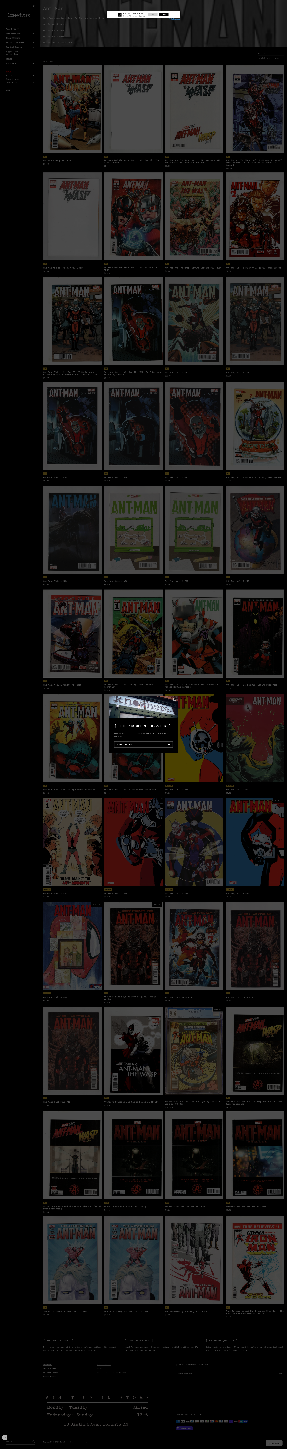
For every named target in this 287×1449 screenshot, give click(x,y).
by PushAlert (175, 19)
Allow (163, 14)
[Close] (175, 699)
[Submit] (169, 744)
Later (152, 14)
